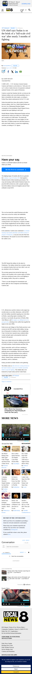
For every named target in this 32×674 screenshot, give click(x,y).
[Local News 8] (11, 10)
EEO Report (5, 627)
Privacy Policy (20, 627)
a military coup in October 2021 (12, 178)
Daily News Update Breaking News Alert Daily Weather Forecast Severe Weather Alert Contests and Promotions (8, 647)
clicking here (14, 529)
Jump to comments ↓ (7, 381)
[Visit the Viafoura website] (26, 584)
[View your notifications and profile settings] (28, 552)
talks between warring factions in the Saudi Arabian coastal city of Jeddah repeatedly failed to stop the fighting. (15, 367)
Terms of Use (12, 627)
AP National (16, 375)
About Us (17, 629)
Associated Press (7, 65)
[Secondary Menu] (4, 9)
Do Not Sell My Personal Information (11, 633)
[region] (16, 563)
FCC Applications (12, 631)
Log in (23, 540)
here (9, 534)
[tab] (6, 552)
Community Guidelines (8, 629)
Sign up (27, 540)
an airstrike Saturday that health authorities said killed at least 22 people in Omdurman (15, 232)
